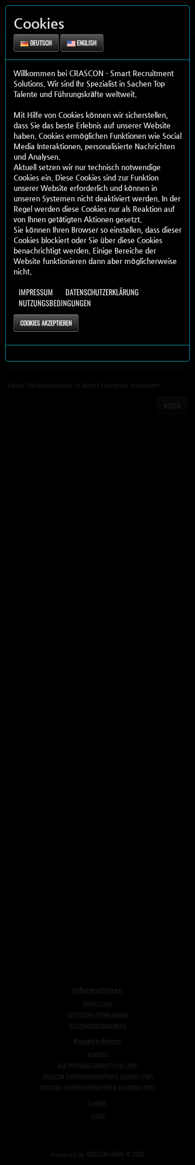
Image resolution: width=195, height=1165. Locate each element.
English (86, 42)
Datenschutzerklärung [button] (102, 291)
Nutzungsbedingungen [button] (55, 302)
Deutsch (40, 42)
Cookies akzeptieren (46, 322)
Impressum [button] (36, 291)
